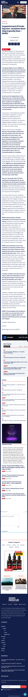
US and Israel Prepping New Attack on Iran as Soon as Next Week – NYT (15, 362)
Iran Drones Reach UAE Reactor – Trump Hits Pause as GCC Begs (14, 352)
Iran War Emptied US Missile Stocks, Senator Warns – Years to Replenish (12, 482)
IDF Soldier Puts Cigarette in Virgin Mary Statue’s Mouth (14, 420)
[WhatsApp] (18, 44)
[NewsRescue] (4, 2)
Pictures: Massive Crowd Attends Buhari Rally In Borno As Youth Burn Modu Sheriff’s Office (14, 495)
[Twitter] (12, 44)
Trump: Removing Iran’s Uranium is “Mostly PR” (15, 357)
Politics (4, 21)
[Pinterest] (15, 44)
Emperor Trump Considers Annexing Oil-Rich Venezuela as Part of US (14, 374)
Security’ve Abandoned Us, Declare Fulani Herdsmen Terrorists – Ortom (7, 588)
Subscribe (23, 686)
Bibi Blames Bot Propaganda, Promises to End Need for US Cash (14, 410)
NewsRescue (16, 37)
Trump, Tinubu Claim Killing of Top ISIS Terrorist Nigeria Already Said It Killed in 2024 (15, 368)
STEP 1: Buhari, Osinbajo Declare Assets (13, 488)
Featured (20, 346)
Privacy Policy (13, 689)
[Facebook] (9, 44)
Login (26, 511)
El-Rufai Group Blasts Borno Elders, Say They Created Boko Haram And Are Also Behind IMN (21, 587)
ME (4, 350)
